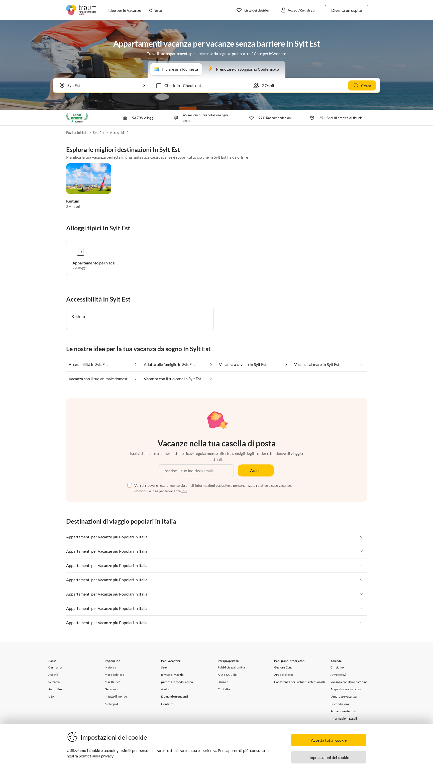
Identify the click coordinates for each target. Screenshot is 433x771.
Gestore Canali (284, 667)
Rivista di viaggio (172, 675)
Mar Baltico (113, 682)
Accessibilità (119, 133)
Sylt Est (98, 133)
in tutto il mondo (116, 696)
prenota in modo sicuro (177, 682)
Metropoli (112, 704)
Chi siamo (337, 667)
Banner (223, 682)
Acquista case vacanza (346, 689)
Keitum (72, 201)
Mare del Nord (115, 675)
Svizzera (54, 682)
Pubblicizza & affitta (231, 667)
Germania (55, 667)
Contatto (167, 704)
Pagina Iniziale (76, 133)
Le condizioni (340, 704)
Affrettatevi (338, 675)
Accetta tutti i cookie (329, 740)
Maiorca (110, 667)
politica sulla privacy (96, 755)
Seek (164, 667)
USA (51, 696)
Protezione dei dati (343, 711)
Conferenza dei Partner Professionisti (299, 682)
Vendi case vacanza (344, 696)
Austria (53, 675)
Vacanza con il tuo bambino (349, 682)
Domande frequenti (174, 696)
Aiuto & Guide (227, 675)
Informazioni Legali (344, 718)
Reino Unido (56, 689)
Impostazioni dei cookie (328, 757)
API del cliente (283, 675)
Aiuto (165, 689)
